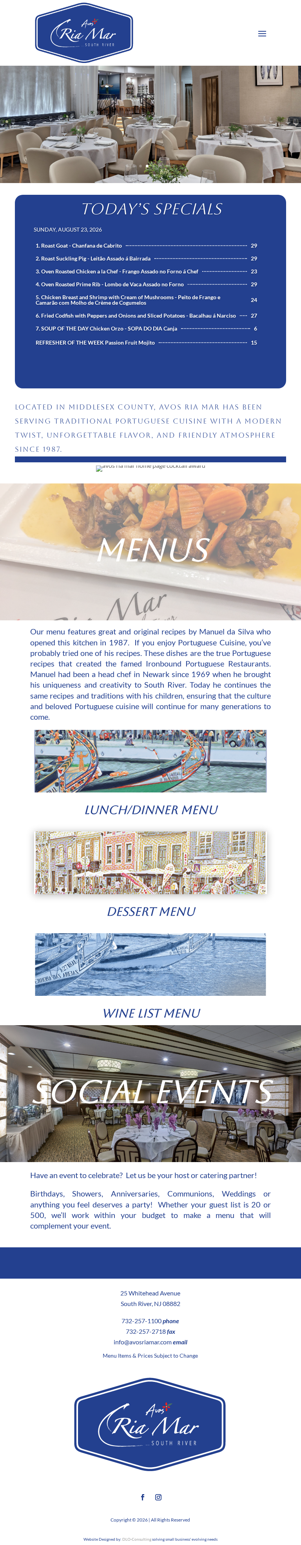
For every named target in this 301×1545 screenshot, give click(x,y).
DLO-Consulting (136, 1539)
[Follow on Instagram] (158, 1497)
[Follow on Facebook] (142, 1497)
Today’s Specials (150, 209)
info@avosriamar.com (143, 1342)
